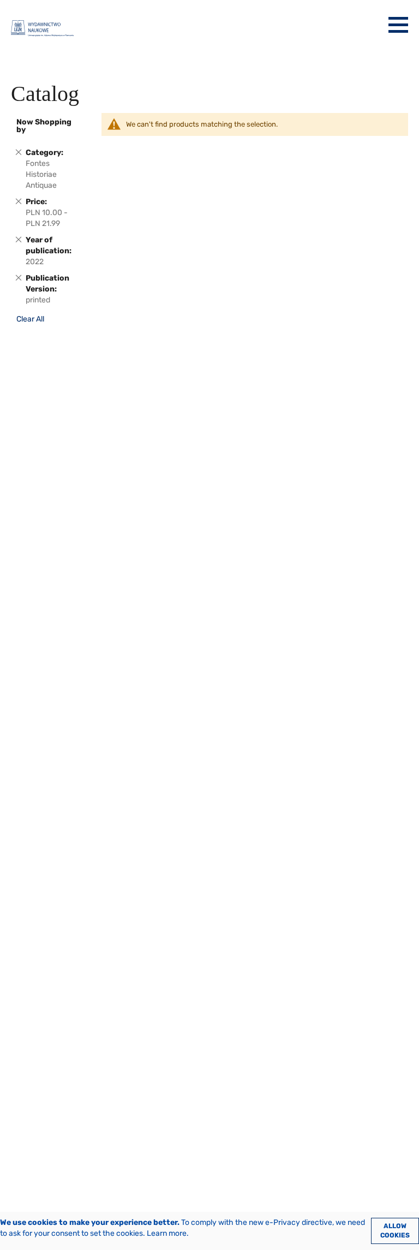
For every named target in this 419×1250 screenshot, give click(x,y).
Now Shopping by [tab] (43, 125)
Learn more (167, 1233)
